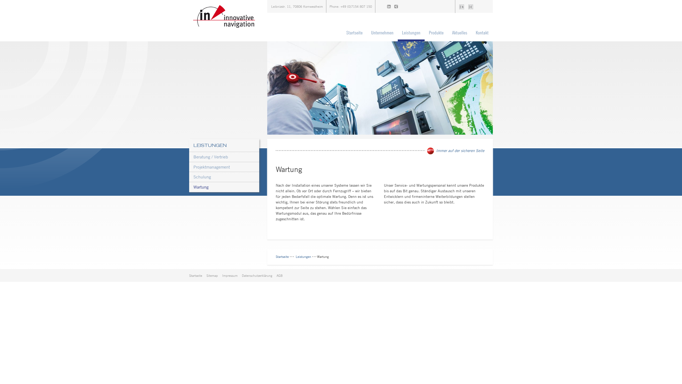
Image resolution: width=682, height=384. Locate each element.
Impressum (230, 275)
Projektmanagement (211, 167)
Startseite (354, 32)
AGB (280, 275)
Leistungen (411, 32)
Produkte (436, 32)
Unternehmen (382, 32)
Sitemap (212, 275)
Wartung (201, 187)
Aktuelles (459, 32)
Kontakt (482, 32)
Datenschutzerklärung (257, 275)
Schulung (202, 176)
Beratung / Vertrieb (210, 156)
